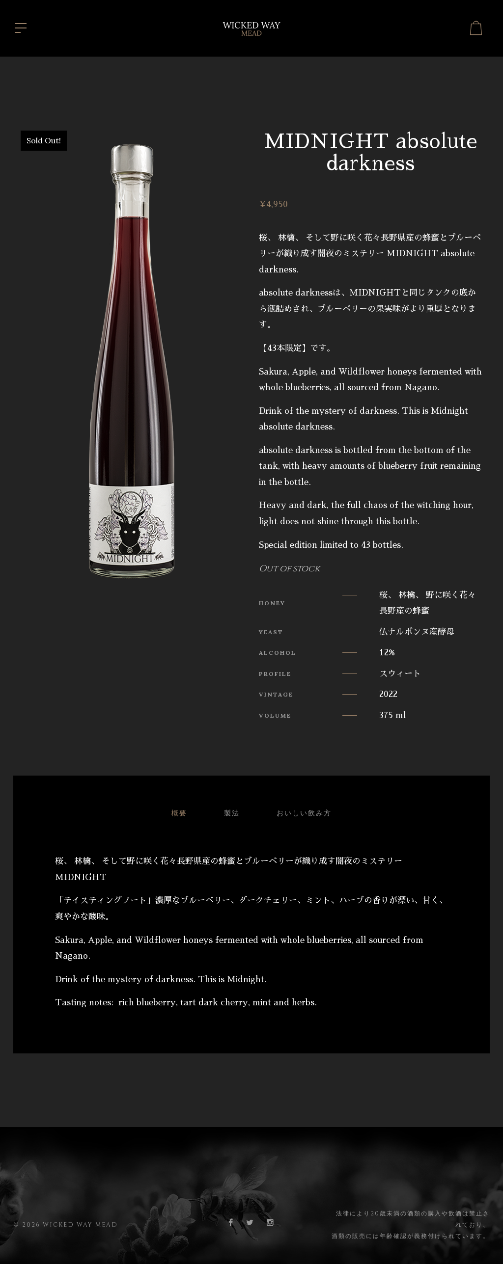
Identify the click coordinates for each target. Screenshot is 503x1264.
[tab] (179, 814)
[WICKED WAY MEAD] (251, 27)
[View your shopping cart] (476, 28)
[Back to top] (480, 1241)
